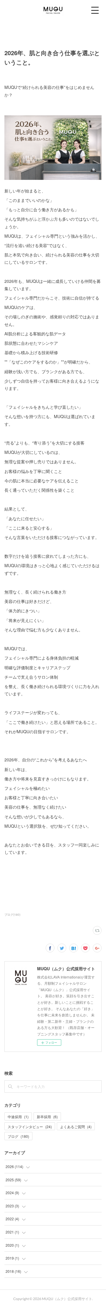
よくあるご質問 (76, 1126)
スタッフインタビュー (30, 1126)
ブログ (18, 1136)
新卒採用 (47, 1116)
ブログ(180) (12, 914)
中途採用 (18, 1116)
